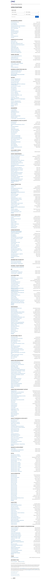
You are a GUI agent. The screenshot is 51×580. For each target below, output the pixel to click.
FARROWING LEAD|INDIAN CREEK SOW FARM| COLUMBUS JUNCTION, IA (17, 291)
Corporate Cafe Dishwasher (15, 64)
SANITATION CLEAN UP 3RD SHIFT (16, 218)
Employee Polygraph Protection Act (14, 571)
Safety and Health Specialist (15, 129)
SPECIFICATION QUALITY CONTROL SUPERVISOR (18, 427)
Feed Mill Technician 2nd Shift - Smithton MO (17, 301)
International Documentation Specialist (16, 550)
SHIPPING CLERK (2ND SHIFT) (15, 210)
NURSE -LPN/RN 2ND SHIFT (15, 351)
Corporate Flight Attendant (15, 270)
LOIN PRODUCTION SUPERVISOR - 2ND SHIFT (17, 374)
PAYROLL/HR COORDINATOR (15, 233)
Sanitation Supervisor (14, 503)
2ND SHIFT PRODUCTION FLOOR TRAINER (17, 237)
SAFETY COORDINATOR (14, 145)
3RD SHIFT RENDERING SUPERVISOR (16, 378)
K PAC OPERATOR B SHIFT (14, 189)
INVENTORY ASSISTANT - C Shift (15, 27)
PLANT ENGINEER (13, 113)
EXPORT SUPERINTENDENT (15, 431)
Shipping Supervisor (14, 390)
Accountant (12, 37)
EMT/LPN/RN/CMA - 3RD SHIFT (15, 139)
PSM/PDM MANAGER (14, 406)
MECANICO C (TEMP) (14, 324)
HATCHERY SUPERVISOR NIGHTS (15, 281)
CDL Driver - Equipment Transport (16, 91)
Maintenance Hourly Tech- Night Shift (16, 167)
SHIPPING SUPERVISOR (14, 293)
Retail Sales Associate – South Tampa (16, 459)
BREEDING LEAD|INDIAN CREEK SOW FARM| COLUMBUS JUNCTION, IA (17, 289)
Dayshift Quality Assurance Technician (16, 441)
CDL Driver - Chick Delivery (14, 93)
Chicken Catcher (13, 276)
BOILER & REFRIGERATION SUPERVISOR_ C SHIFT (18, 317)
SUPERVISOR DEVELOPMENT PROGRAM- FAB (17, 267)
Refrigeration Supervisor (14, 314)
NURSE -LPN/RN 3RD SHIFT (15, 347)
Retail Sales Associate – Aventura (15, 466)
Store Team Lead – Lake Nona (15, 458)
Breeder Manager (13, 377)
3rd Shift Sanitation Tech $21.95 (15, 216)
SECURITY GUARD (13, 243)
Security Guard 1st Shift (14, 339)
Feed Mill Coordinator (14, 297)
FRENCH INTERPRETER (14, 247)
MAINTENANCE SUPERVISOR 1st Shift (16, 308)
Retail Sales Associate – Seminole (15, 462)
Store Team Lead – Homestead (15, 454)
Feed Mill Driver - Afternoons (15, 97)
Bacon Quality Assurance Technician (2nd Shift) (17, 399)
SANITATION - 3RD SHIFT (14, 506)
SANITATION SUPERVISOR (14, 382)
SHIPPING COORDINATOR (14, 67)
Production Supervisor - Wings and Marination (17, 364)
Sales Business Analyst (14, 73)
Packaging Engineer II (14, 110)
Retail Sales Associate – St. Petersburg (16, 471)
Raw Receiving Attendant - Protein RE (16, 198)
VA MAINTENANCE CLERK (14, 47)
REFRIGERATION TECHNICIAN (15, 157)
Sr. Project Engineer (13, 109)
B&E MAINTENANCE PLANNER (15, 319)
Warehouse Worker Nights (15, 194)
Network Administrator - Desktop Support (17, 263)
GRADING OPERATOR (14, 415)
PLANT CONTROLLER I (14, 24)
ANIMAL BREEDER (13, 185)
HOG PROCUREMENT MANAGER (15, 552)
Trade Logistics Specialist (14, 551)
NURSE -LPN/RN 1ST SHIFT (15, 355)
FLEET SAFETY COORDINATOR (15, 130)
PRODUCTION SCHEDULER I (15, 48)
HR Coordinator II (13, 234)
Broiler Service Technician (14, 58)
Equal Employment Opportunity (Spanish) (15, 575)
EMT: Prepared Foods (14, 342)
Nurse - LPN (12, 358)
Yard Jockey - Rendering (14, 209)
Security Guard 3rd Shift (14, 337)
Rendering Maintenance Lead (15, 315)
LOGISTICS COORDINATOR (14, 527)
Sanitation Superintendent (14, 516)
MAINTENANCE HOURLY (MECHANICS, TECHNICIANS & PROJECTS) (16, 181)
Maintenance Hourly (14, 327)
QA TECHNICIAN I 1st (14, 442)
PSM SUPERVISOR (13, 123)
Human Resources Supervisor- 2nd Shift (16, 238)
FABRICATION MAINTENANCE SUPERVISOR (17, 323)
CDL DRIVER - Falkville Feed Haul (15, 80)
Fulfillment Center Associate (15, 151)
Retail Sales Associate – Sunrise (15, 468)
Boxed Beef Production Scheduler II (16, 534)
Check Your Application (14, 561)
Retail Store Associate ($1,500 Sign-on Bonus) (17, 497)
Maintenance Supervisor (14, 331)
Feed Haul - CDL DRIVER (14, 103)
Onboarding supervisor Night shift (16, 248)
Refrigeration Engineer (14, 117)
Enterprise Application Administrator (16, 262)
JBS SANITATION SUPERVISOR (15, 521)
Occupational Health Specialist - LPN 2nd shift (17, 349)
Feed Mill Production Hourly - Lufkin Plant (17, 278)
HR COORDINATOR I (14, 252)
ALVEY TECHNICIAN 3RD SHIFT (15, 177)
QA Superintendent (13, 424)
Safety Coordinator (13, 140)
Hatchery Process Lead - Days (15, 204)
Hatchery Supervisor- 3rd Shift (15, 285)
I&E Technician (13, 332)
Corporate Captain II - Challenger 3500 (16, 273)
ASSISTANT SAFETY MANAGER (15, 368)
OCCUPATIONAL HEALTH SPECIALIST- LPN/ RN (17, 343)
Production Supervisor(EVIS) (15, 397)
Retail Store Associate (14, 478)
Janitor (12, 65)
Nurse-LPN (12, 344)
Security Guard (13, 127)
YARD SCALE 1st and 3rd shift (15, 200)
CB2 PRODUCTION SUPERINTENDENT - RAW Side (18, 370)
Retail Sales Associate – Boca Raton (16, 463)
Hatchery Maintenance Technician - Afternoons (17, 160)
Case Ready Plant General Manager (16, 363)
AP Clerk (12, 34)
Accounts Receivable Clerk (14, 36)
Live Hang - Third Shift (14, 205)
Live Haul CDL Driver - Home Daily (15, 86)
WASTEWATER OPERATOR (14, 126)
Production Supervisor (14, 394)
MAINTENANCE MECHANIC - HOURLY (16, 161)
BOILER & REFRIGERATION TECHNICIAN (16, 313)
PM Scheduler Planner (14, 309)
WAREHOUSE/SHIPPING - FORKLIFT (16, 536)
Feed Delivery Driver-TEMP (14, 82)
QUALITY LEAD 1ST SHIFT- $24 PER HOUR (17, 437)
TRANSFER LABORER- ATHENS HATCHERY (17, 203)
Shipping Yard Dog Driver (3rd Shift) (16, 102)
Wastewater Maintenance (14, 175)
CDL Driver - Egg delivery (14, 92)
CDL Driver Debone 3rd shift (15, 81)
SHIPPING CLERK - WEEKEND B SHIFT (16, 52)
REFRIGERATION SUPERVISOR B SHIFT (16, 318)
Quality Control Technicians (15, 436)
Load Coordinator (13, 546)
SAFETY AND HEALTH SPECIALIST (15, 517)
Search (37, 16)
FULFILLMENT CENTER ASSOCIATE (16, 540)
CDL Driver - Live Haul (14, 96)
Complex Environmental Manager (15, 135)
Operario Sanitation (14, 221)
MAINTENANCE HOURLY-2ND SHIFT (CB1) (17, 162)
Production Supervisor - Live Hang (16, 372)
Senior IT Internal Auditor (14, 28)
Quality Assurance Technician (15, 428)
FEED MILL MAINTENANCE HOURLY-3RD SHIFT (17, 155)
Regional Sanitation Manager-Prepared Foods (17, 520)
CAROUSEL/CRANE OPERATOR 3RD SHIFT (17, 545)
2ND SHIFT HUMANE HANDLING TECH (16, 59)
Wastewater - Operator (14, 171)
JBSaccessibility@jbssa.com (36, 569)
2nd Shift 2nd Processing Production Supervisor (17, 44)
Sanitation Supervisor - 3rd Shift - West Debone (17, 512)
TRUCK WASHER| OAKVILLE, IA (15, 283)
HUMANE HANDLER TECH (14, 57)
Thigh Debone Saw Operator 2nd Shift (16, 199)
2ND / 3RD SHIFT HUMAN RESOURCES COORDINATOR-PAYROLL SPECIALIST (16, 232)
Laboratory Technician (14, 440)
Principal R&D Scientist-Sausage (15, 451)
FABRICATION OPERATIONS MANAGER (16, 383)
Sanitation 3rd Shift (13, 222)
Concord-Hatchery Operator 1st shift (16, 211)
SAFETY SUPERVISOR (14, 144)
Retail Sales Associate (14, 457)
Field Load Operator (14, 87)
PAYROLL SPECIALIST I (14, 251)
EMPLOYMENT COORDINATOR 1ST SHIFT (17, 43)
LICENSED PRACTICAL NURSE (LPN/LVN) (16, 348)
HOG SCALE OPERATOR (14, 530)
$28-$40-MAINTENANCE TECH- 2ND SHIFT (17, 168)
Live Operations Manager (14, 284)
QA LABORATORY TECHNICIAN (15, 422)
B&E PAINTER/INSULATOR (14, 164)
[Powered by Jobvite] (13, 578)
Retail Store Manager (14, 461)
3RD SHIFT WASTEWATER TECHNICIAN (16, 138)
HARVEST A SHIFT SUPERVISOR (15, 386)
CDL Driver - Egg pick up (14, 104)
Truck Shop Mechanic (14, 411)
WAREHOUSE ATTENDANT (14, 557)
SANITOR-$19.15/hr (13, 227)
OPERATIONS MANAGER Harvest (15, 361)
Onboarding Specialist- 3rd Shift (15, 242)
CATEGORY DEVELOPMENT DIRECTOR (16, 70)
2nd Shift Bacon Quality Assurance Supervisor (17, 426)
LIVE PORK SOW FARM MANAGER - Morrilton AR (17, 300)
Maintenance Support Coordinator (16, 51)
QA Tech (12, 432)
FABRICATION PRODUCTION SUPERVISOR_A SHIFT (18, 373)
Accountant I (12, 29)
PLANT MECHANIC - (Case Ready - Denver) (17, 176)
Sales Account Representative (15, 477)
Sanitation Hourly (13, 225)
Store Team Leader (13, 483)
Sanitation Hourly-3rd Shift (14, 507)
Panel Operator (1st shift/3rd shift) (16, 379)
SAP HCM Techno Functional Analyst (16, 261)
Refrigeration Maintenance (15, 328)
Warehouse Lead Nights (14, 195)
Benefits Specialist (13, 239)
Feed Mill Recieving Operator (15, 190)
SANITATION (13, 220)
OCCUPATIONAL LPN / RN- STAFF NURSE (17, 338)
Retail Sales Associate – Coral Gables (16, 467)
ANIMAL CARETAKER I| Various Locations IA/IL (17, 292)
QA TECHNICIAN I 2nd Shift (15, 419)
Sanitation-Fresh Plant (14, 226)
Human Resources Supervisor (15, 246)
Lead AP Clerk (13, 539)
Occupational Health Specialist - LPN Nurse (17, 354)
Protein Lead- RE (13, 196)
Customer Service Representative (15, 532)
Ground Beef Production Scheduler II (16, 535)
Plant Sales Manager (14, 495)
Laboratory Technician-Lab (15, 433)
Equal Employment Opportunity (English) (15, 574)
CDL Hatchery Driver (14, 88)
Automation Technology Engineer (15, 115)
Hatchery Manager (13, 296)
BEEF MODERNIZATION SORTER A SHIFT (16, 188)
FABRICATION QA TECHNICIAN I (15, 423)
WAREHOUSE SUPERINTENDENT (15, 547)
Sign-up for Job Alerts (21, 561)
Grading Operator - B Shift (14, 408)
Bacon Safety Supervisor (14, 131)
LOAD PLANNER (13, 407)
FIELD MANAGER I (13, 280)
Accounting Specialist (14, 23)
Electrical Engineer (13, 114)
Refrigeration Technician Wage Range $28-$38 (17, 322)
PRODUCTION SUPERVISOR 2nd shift (16, 393)
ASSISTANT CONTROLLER (14, 32)
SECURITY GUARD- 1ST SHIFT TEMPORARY (17, 63)
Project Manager (13, 448)
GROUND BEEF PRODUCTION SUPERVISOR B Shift (18, 369)
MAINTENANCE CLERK (14, 42)
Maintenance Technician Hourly (15, 156)
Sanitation (12, 217)
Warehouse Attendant (14, 412)
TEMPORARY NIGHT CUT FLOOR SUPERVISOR (17, 392)
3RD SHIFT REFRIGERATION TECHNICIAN (16, 172)
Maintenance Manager (14, 310)
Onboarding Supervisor (14, 255)
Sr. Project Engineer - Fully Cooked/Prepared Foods (18, 118)
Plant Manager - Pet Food (14, 365)
